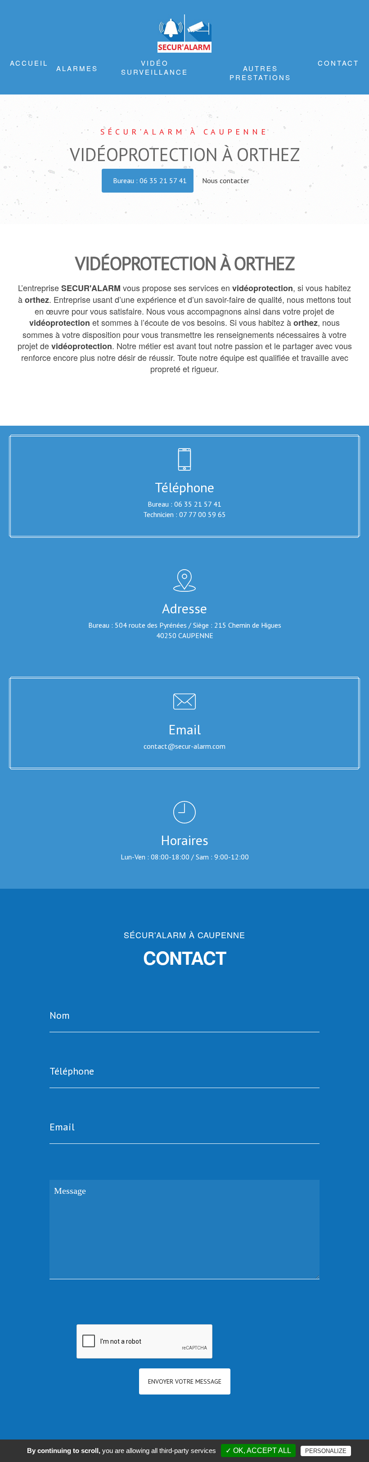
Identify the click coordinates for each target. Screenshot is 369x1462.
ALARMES (77, 68)
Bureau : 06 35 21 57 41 (150, 180)
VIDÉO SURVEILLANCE (154, 67)
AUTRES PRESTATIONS (260, 72)
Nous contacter (226, 180)
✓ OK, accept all (258, 1450)
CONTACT (338, 62)
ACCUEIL (29, 62)
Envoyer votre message (184, 1381)
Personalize (325, 1451)
